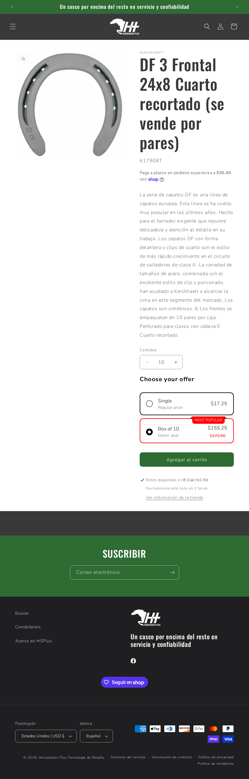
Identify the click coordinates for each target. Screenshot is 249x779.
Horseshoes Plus (53, 757)
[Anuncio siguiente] (237, 6)
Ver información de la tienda (174, 497)
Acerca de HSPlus (33, 641)
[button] (12, 26)
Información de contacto (172, 757)
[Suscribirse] (172, 572)
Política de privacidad (216, 757)
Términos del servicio (128, 757)
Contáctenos (28, 627)
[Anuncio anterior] (12, 6)
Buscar (22, 613)
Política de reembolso (216, 763)
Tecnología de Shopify (86, 757)
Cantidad (148, 350)
